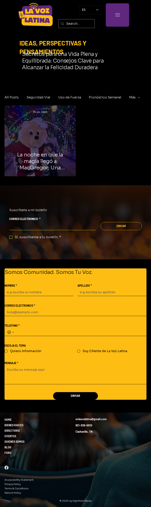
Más (132, 97)
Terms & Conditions (17, 488)
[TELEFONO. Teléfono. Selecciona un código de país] (11, 332)
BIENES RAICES (14, 425)
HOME (8, 419)
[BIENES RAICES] (71, 425)
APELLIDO (84, 285)
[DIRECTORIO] (71, 430)
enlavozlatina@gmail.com (91, 419)
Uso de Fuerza (69, 97)
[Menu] (117, 15)
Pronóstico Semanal (105, 97)
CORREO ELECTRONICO (25, 219)
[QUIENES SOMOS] (71, 441)
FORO (8, 452)
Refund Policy (13, 492)
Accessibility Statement (19, 479)
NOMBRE (11, 285)
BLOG (8, 447)
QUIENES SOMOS (14, 441)
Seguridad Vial (38, 97)
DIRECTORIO (12, 430)
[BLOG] (71, 447)
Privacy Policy (13, 484)
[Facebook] (6, 468)
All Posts (12, 97)
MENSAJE (11, 363)
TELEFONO (12, 325)
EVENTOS (10, 436)
